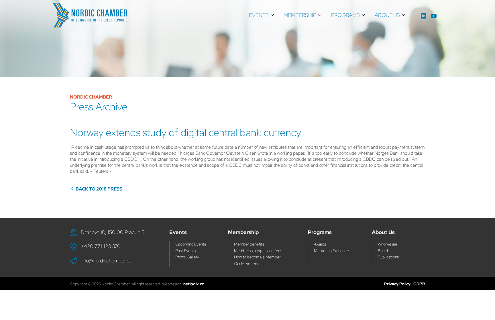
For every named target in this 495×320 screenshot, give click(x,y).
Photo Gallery (187, 257)
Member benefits (249, 244)
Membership (300, 15)
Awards (320, 244)
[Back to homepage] (90, 15)
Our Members (246, 263)
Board (383, 250)
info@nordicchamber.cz (106, 260)
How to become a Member (257, 257)
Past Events (185, 250)
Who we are (387, 244)
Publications (388, 257)
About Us (387, 15)
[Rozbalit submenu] (272, 15)
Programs (345, 15)
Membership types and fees (258, 250)
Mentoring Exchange (331, 250)
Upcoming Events (190, 244)
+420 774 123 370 (101, 246)
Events (259, 15)
